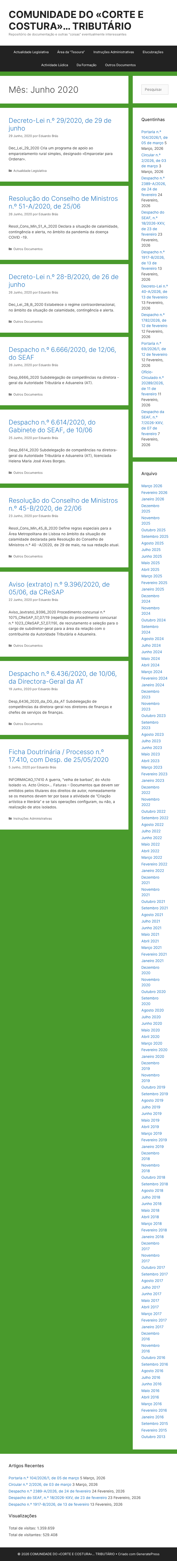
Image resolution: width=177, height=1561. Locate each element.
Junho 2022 (151, 838)
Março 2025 (151, 576)
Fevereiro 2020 (154, 1050)
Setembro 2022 (154, 818)
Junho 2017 (151, 1294)
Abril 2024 (150, 665)
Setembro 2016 (154, 1364)
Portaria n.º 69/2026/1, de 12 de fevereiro (154, 349)
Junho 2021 (151, 928)
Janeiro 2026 (152, 499)
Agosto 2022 (152, 824)
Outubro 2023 (153, 715)
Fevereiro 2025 (154, 583)
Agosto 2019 (152, 1100)
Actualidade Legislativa (31, 52)
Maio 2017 (150, 1300)
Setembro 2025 (154, 536)
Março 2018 (151, 1223)
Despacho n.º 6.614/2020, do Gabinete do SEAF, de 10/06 (52, 426)
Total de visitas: (23, 1528)
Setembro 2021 (154, 908)
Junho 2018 (151, 1204)
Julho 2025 (151, 549)
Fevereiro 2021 (154, 954)
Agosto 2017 (152, 1280)
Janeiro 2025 (152, 589)
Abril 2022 (150, 851)
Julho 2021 (150, 921)
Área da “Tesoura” (71, 52)
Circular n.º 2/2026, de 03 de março (153, 160)
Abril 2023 (150, 761)
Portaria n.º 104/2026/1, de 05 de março (154, 137)
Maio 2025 (150, 563)
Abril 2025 (150, 569)
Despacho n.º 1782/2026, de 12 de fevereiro (154, 320)
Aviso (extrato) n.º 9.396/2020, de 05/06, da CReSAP (59, 588)
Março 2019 (151, 1133)
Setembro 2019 (154, 1094)
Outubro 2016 (153, 1357)
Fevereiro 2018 (154, 1230)
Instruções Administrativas (113, 52)
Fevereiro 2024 (154, 678)
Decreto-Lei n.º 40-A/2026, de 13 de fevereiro (154, 291)
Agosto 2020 (152, 1010)
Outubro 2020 (153, 992)
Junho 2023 (151, 747)
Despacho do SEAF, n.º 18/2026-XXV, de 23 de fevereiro (153, 223)
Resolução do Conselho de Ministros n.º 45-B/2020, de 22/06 (63, 504)
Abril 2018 (150, 1217)
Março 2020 (151, 1043)
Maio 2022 (150, 844)
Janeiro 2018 (152, 1237)
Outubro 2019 (153, 1087)
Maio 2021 (150, 934)
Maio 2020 (150, 1030)
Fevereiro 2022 (154, 864)
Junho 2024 (151, 652)
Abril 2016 (150, 1397)
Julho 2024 (151, 645)
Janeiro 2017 (152, 1327)
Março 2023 (151, 767)
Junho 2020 (151, 1023)
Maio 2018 (150, 1210)
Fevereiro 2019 (154, 1140)
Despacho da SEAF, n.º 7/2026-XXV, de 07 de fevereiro (152, 423)
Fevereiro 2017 (154, 1320)
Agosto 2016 (152, 1371)
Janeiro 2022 (152, 870)
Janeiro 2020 (152, 1056)
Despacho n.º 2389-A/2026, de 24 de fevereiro (50, 1491)
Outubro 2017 (153, 1267)
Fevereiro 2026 (154, 492)
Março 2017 (151, 1314)
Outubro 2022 (153, 811)
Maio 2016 (150, 1391)
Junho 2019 (151, 1113)
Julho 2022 (151, 831)
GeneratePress (148, 1554)
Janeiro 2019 (152, 1146)
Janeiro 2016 (152, 1417)
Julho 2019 (150, 1107)
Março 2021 (151, 947)
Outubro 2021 (153, 901)
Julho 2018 (150, 1197)
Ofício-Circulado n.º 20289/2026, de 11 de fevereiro (152, 383)
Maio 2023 (150, 754)
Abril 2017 (150, 1307)
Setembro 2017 (154, 1274)
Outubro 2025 (153, 530)
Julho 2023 (151, 741)
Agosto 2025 (152, 543)
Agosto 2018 (152, 1190)
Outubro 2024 (153, 620)
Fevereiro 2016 (154, 1410)
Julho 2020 (151, 1017)
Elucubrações (153, 52)
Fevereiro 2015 (154, 1430)
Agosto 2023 (152, 734)
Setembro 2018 (154, 1184)
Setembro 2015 (154, 1423)
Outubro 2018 (153, 1177)
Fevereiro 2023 (154, 774)
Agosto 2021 (152, 915)
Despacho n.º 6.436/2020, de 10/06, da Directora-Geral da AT (63, 677)
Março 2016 (151, 1404)
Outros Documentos (120, 65)
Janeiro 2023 (152, 780)
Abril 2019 (150, 1127)
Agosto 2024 (152, 639)
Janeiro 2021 (152, 961)
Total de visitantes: (26, 1535)
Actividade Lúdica (54, 65)
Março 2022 (151, 857)
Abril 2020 (150, 1036)
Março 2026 (151, 486)
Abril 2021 (150, 941)
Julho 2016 (150, 1377)
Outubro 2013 (153, 1437)
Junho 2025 (151, 556)
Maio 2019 (150, 1120)
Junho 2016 (151, 1384)
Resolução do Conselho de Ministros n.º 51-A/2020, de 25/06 (63, 202)
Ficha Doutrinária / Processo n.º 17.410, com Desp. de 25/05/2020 (59, 755)
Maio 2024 (150, 658)
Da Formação (86, 65)
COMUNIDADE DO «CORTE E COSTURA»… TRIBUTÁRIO (76, 20)
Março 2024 (151, 672)
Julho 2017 (150, 1287)
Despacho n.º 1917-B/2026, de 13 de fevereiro (49, 1504)
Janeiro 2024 (152, 685)
